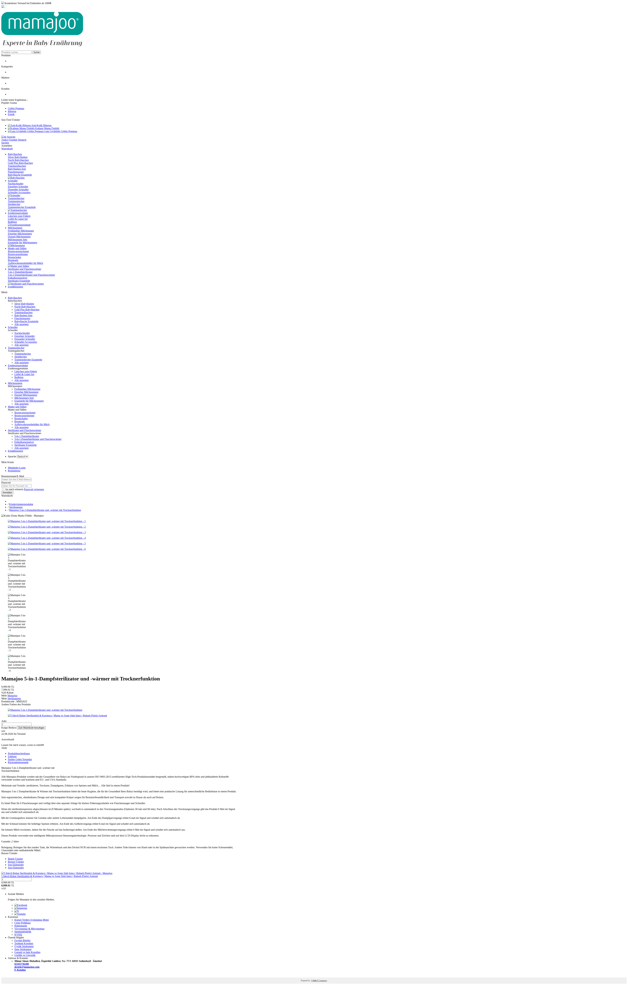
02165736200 (21, 964)
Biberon (12, 111)
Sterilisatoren (16, 507)
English (13, 139)
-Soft (314, 980)
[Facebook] (20, 905)
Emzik (11, 114)
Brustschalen (14, 257)
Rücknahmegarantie (18, 762)
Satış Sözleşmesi (22, 949)
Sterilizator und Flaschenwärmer (24, 430)
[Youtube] (20, 914)
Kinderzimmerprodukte (21, 504)
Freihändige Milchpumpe (21, 230)
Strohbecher (14, 204)
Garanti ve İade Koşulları (27, 952)
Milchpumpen (15, 383)
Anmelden (7, 492)
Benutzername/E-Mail (12, 476)
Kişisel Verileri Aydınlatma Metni (31, 919)
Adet (3, 721)
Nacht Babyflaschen (18, 160)
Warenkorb (7, 148)
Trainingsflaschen (17, 166)
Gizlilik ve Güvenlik (24, 955)
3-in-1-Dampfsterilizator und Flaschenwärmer (31, 274)
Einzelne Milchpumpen (20, 233)
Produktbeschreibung (19, 753)
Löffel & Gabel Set (18, 219)
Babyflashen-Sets (17, 168)
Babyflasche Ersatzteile (20, 174)
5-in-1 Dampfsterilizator (20, 272)
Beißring (12, 221)
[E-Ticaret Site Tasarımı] (5, 976)
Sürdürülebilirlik (22, 931)
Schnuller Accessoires (19, 192)
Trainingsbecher (16, 201)
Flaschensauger (16, 171)
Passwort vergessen (34, 489)
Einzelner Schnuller (18, 186)
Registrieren (14, 470)
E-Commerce (322, 980)
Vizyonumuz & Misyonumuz (29, 928)
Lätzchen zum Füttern (19, 216)
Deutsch (22, 139)
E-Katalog (20, 969)
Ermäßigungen (15, 450)
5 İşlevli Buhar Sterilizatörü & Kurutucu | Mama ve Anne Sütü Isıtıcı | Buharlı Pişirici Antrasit (49, 876)
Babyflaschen (15, 297)
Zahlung (12, 756)
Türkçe (5, 139)
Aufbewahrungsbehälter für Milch (25, 263)
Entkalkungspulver (17, 277)
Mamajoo (12, 695)
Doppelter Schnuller (18, 189)
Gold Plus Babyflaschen (20, 163)
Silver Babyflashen (17, 157)
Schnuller (13, 327)
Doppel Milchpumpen (19, 236)
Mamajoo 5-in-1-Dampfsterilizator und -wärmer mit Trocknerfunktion (45, 510)
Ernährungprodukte (18, 365)
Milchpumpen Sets (17, 239)
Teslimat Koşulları (23, 943)
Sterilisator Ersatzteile (19, 280)
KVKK (18, 934)
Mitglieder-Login (17, 467)
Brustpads (13, 260)
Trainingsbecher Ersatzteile (22, 207)
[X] (16, 911)
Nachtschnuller (15, 183)
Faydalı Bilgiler (22, 940)
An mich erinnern (14, 489)
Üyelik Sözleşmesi (24, 946)
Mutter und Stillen (17, 406)
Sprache (10, 136)
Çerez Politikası (22, 922)
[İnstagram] (20, 908)
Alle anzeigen (21, 324)
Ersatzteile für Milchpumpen (22, 242)
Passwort (6, 482)
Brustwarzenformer (18, 254)
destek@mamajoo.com (26, 967)
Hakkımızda (20, 925)
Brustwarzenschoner (18, 251)
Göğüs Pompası (16, 108)
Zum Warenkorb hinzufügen (31, 728)
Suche (37, 52)
